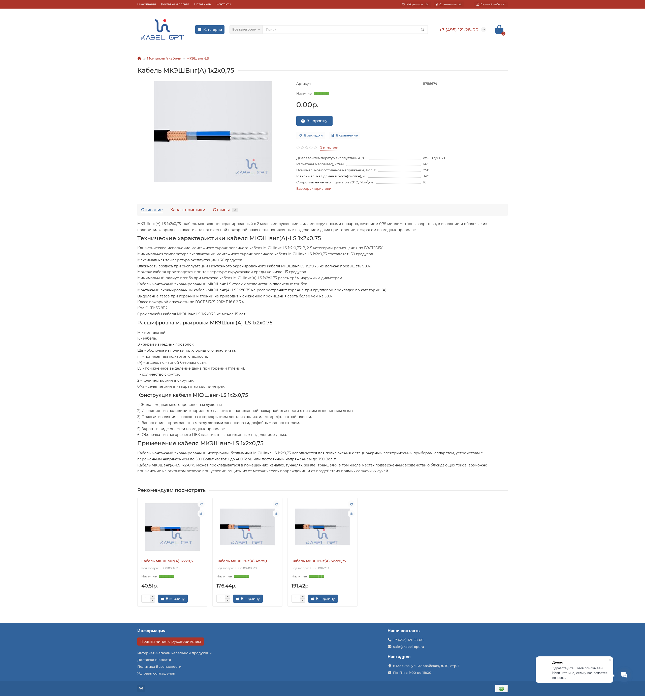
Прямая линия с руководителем (170, 641)
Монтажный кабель (164, 58)
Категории (212, 29)
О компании (146, 4)
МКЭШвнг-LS (197, 58)
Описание (152, 209)
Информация (151, 630)
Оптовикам (202, 4)
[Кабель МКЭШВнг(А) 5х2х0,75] (322, 527)
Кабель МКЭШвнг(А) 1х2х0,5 (167, 561)
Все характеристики (313, 188)
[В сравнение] (201, 513)
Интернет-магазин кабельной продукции (174, 653)
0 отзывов (329, 148)
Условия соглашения (156, 673)
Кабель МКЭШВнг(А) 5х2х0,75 (319, 561)
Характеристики (187, 209)
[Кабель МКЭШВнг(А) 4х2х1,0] (247, 527)
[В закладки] (201, 504)
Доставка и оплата (175, 4)
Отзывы (224, 209)
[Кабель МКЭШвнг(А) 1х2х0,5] (172, 527)
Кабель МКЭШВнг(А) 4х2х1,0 (242, 561)
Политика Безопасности (159, 666)
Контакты (223, 4)
